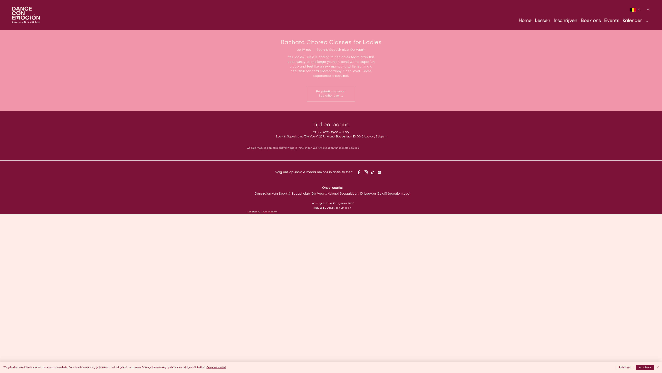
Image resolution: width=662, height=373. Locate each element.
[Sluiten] (658, 367)
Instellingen (625, 367)
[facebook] (358, 172)
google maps (399, 193)
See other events (331, 95)
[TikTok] (372, 172)
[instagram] (365, 172)
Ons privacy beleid (216, 367)
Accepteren (645, 367)
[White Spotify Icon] (379, 172)
